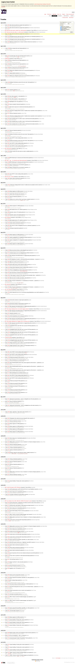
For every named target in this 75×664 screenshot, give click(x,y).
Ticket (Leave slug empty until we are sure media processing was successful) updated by (22, 552)
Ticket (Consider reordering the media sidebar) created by (18, 494)
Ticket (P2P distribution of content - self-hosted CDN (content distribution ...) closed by (23, 259)
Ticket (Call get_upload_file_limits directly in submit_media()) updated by (20, 151)
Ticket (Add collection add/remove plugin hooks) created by (20, 33)
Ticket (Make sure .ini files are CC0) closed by (15, 261)
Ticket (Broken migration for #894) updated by (17, 205)
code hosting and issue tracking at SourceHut (42, 4)
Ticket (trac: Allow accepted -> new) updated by (14, 96)
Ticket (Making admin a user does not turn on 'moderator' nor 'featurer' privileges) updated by (24, 471)
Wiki (50, 15)
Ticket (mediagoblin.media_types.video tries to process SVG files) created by (20, 340)
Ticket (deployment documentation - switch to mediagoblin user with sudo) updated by (21, 398)
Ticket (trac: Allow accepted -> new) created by (14, 98)
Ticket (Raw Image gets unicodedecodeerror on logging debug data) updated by (21, 255)
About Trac (59, 14)
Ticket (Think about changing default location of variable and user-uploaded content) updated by (24, 110)
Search (72, 15)
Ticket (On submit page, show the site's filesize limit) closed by (17, 55)
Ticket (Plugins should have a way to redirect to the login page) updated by (19, 342)
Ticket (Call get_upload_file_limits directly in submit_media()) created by (19, 452)
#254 (15, 97)
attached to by (25, 30)
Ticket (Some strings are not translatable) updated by (19, 438)
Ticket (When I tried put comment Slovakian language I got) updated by (19, 596)
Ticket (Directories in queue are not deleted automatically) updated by (18, 106)
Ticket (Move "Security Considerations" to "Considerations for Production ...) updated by (23, 280)
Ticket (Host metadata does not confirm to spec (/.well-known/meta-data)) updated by (23, 118)
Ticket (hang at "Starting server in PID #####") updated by (16, 164)
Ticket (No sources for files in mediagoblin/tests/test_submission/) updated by (21, 225)
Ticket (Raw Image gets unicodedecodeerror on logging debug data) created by (24, 323)
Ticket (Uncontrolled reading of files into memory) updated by (20, 510)
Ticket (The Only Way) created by (13, 610)
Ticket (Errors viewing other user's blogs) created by (15, 67)
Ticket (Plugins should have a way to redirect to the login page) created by (19, 345)
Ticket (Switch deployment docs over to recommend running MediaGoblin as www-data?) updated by (25, 292)
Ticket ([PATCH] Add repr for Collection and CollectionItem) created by (23, 162)
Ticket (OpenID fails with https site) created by (14, 193)
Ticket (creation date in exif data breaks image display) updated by (21, 519)
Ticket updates (64, 28)
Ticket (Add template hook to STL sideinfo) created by (19, 220)
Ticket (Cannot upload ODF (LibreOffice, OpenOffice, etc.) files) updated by (20, 577)
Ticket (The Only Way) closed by (12, 559)
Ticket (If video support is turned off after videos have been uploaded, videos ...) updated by (24, 275)
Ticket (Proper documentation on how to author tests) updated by (19, 590)
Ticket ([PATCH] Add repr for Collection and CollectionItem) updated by (23, 157)
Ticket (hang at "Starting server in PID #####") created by (16, 167)
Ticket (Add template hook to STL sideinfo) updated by (19, 209)
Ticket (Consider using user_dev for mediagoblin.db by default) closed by (20, 252)
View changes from (63, 22)
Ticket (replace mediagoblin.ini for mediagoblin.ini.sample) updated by (21, 237)
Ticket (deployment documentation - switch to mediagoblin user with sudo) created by (22, 405)
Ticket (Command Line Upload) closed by (14, 594)
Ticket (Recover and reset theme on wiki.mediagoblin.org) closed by (19, 250)
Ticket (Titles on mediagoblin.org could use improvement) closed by (19, 269)
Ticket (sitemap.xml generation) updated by (14, 228)
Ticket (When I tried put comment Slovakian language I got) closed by (21, 514)
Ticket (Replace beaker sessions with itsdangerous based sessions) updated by (20, 632)
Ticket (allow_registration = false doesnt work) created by (16, 411)
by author (62, 25)
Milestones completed (65, 26)
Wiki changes (63, 30)
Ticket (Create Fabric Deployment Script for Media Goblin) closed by (20, 267)
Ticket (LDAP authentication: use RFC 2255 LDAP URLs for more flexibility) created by (22, 489)
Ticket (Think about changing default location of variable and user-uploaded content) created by (26, 184)
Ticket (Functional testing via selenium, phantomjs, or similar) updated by (20, 583)
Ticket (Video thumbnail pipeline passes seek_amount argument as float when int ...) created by (23, 370)
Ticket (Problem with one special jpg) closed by (17, 531)
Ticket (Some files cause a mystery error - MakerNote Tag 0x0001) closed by (23, 542)
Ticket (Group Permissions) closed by (13, 565)
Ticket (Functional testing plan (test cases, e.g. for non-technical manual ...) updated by (22, 586)
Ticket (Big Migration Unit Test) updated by (15, 101)
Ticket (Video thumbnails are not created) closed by (15, 372)
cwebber (9, 520)
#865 (18, 532)
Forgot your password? (70, 14)
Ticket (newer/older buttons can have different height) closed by (19, 264)
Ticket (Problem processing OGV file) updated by (14, 380)
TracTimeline (58, 658)
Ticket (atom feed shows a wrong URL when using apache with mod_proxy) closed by (22, 272)
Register (63, 14)
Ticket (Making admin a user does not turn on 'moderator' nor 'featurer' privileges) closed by (23, 441)
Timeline (54, 15)
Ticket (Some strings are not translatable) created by (17, 528)
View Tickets (66, 15)
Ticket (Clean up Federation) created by (14, 474)
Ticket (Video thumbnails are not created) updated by (15, 359)
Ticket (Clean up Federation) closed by (14, 113)
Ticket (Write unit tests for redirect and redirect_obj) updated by (19, 277)
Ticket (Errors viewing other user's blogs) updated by (15, 48)
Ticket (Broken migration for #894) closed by (17, 191)
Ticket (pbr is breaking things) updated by (14, 580)
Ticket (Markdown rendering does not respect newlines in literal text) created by (22, 41)
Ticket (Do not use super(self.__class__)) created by (15, 635)
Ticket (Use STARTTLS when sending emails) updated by (18, 143)
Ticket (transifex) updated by (11, 89)
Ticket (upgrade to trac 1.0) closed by (13, 568)
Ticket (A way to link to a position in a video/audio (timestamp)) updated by (20, 555)
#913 (14, 90)
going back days (64, 23)
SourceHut (3, 6)
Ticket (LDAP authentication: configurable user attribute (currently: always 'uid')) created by (23, 502)
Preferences (49, 14)
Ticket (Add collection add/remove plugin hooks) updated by (16, 25)
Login (45, 14)
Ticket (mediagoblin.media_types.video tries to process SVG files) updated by (20, 325)
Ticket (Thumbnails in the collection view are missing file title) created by (18, 418)
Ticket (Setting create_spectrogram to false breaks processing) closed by (22, 505)
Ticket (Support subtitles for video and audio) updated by (17, 561)
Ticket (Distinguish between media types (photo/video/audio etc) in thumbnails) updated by (22, 36)
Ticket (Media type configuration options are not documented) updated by (21, 70)
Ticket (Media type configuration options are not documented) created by (21, 75)
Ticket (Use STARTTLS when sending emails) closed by (17, 137)
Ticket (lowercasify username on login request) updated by (16, 299)
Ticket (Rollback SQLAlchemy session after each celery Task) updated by (19, 82)
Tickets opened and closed (66, 27)
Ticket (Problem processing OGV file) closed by (17, 357)
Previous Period (65, 17)
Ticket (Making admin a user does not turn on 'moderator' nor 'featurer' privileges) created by (24, 526)
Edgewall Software (11, 663)
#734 (11, 71)
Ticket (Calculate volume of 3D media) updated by (18, 212)
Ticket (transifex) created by (11, 313)
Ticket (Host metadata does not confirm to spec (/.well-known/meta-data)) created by (23, 123)
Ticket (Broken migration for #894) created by (14, 617)
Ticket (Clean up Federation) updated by (16, 130)
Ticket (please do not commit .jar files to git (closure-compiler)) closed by (20, 199)
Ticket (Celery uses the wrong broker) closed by (16, 574)
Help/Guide (54, 14)
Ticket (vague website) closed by (13, 73)
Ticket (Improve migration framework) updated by (16, 104)
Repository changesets (65, 29)
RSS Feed (38, 660)
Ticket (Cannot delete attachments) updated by (16, 178)
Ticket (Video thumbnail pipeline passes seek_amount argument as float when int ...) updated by (23, 362)
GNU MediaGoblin (67, 662)
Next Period (71, 17)
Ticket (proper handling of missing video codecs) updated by (18, 480)
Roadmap (60, 15)
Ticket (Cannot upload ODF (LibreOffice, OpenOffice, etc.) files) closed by (20, 539)
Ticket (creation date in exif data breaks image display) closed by (21, 534)
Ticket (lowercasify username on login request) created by (16, 303)
